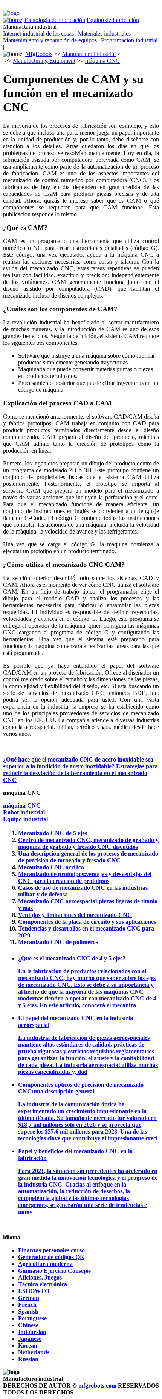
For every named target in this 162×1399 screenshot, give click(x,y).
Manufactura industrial (89, 54)
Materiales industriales (104, 33)
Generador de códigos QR (51, 1257)
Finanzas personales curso (51, 1250)
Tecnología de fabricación (54, 20)
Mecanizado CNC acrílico (51, 867)
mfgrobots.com (97, 1385)
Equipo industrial (25, 819)
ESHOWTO (33, 1291)
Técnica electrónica (42, 1284)
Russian (28, 1359)
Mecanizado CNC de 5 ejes (52, 833)
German (28, 1298)
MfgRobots (38, 54)
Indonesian (32, 1332)
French (27, 1304)
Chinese (28, 1325)
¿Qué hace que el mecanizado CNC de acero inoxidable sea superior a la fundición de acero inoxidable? (78, 762)
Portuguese (32, 1318)
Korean (27, 1345)
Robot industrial (24, 812)
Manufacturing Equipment (44, 60)
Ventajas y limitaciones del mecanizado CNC (75, 915)
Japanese (29, 1338)
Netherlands (33, 1352)
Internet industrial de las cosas (38, 33)
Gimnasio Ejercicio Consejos (54, 1270)
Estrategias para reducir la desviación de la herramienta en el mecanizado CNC (80, 773)
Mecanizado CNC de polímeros (58, 942)
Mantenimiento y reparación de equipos (50, 40)
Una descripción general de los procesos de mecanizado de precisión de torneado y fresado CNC (88, 857)
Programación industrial (129, 40)
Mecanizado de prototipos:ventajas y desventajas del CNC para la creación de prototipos (84, 877)
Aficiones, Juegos (40, 1277)
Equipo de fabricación (113, 20)
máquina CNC (102, 60)
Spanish (28, 1311)
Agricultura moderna (45, 1264)
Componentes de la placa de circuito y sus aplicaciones (87, 921)
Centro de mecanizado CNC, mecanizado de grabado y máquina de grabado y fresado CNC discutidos (88, 843)
